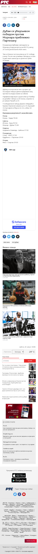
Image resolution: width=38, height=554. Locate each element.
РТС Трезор (9, 525)
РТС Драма (5, 524)
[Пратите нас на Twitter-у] (15, 494)
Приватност (6, 547)
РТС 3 (17, 522)
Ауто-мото (30, 511)
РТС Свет (24, 522)
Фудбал (11, 510)
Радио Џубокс (15, 531)
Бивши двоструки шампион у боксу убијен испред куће (14, 397)
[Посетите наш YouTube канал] (24, 494)
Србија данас (31, 503)
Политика (11, 503)
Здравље (32, 517)
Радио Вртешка (26, 531)
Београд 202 (14, 529)
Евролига (4, 6)
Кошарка (18, 510)
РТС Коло (32, 524)
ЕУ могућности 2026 (27, 507)
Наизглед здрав (31, 519)
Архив (21, 532)
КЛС (30, 6)
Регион (18, 503)
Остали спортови (13, 512)
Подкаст (17, 507)
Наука (15, 518)
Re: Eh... (5, 456)
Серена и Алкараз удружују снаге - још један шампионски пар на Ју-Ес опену (13, 389)
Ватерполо (14, 511)
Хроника (5, 504)
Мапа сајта (31, 541)
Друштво (12, 504)
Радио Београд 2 (25, 528)
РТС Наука (32, 522)
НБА (9, 6)
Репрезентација (22, 6)
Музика (31, 515)
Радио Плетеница (25, 529)
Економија (20, 504)
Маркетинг (15, 535)
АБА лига (14, 6)
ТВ (3, 522)
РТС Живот (14, 524)
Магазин (8, 515)
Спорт (6, 510)
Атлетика (22, 511)
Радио (4, 528)
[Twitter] (9, 25)
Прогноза (7, 352)
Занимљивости (22, 515)
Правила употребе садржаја (26, 547)
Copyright (14, 547)
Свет (23, 503)
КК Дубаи (15, 242)
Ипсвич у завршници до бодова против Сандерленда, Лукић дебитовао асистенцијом (14, 382)
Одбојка (31, 510)
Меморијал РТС (25, 512)
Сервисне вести (27, 505)
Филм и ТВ (9, 518)
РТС (3, 535)
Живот (14, 515)
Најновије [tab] (5, 357)
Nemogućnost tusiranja (9, 442)
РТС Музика (17, 525)
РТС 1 (7, 522)
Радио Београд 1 (13, 528)
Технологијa (6, 517)
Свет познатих (23, 517)
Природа (22, 518)
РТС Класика (23, 524)
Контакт (8, 535)
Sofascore (16, 232)
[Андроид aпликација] (19, 411)
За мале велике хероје (18, 519)
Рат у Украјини (10, 505)
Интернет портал (19, 536)
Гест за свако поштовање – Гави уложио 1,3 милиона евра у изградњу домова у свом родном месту (14, 366)
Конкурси (33, 535)
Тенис (25, 510)
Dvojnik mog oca (8, 434)
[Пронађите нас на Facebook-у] (19, 494)
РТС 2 (12, 522)
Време (18, 505)
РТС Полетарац (28, 525)
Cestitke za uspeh (8, 448)
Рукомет (6, 511)
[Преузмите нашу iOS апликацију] (19, 475)
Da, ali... (5, 425)
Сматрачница (8, 507)
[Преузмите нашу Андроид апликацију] (19, 480)
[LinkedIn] (13, 25)
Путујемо (14, 517)
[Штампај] (17, 25)
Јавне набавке (24, 535)
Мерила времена (30, 504)
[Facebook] (4, 25)
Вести (5, 503)
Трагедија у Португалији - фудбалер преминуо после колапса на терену (13, 374)
